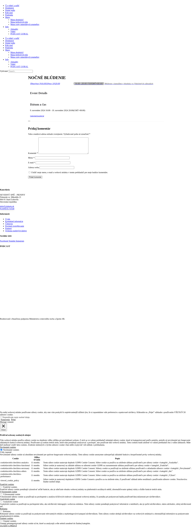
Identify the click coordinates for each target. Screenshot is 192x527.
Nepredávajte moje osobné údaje (16, 417)
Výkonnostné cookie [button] (8, 492)
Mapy (7, 17)
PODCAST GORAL (19, 34)
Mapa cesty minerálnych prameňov (24, 24)
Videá (12, 31)
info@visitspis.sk (7, 206)
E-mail (31, 162)
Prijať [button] (13, 420)
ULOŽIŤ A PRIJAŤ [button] (8, 526)
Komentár (33, 153)
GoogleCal (40, 116)
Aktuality (14, 29)
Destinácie (9, 8)
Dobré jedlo (10, 10)
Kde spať (9, 13)
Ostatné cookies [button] (6, 518)
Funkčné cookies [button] (7, 484)
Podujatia (9, 15)
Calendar (33, 116)
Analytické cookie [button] (7, 499)
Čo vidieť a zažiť (12, 5)
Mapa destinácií (16, 20)
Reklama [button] (3, 509)
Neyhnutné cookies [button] (8, 447)
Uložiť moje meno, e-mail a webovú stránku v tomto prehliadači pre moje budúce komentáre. (69, 172)
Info (7, 27)
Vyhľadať (4, 71)
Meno (31, 158)
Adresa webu (33, 167)
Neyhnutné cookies (11, 450)
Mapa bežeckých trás (19, 22)
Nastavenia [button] (5, 420)
